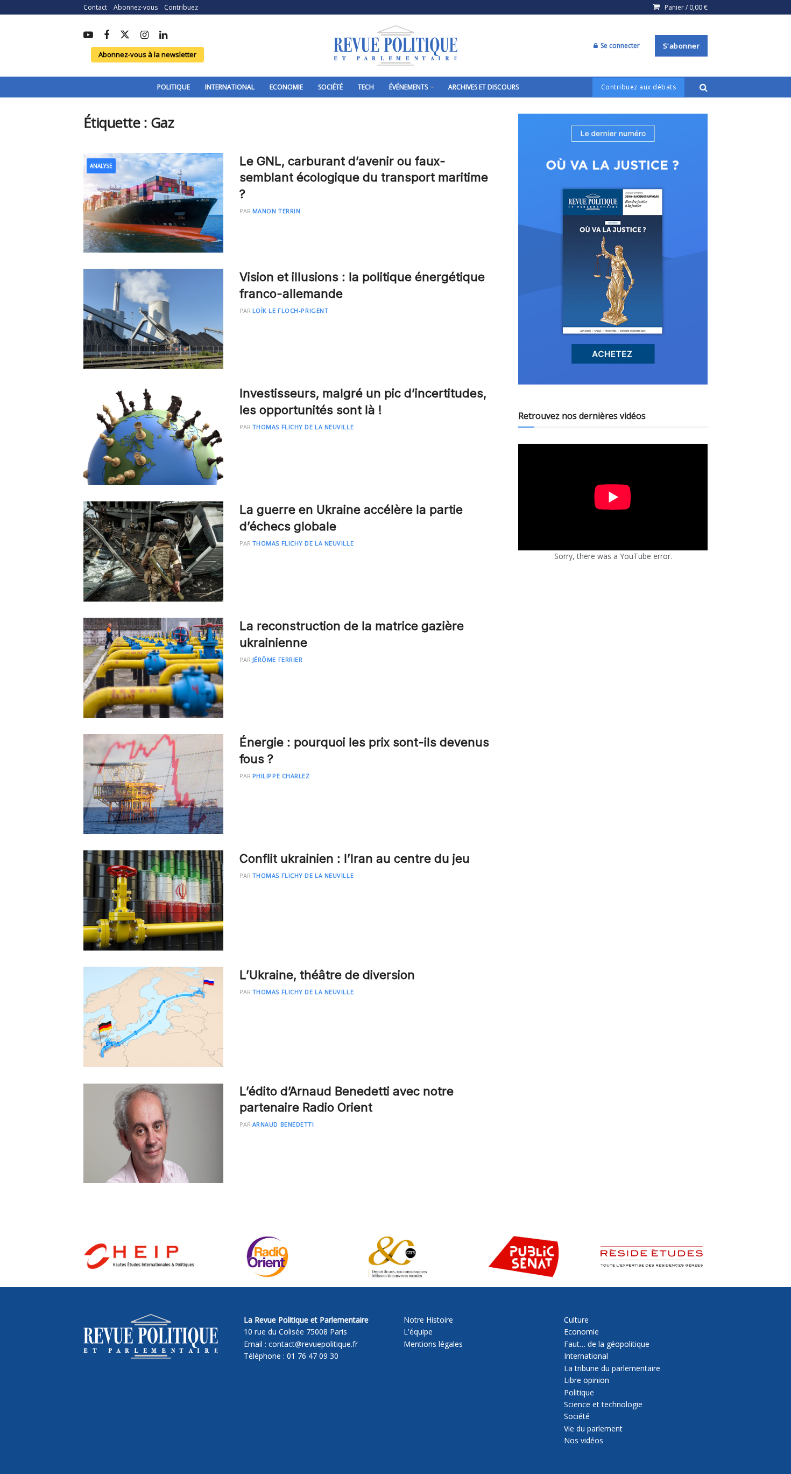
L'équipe (418, 1331)
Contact (95, 7)
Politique (173, 87)
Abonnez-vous (136, 7)
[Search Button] (704, 87)
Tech (366, 87)
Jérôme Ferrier (277, 659)
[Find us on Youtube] (88, 35)
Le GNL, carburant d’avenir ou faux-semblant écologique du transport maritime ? (363, 177)
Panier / (686, 7)
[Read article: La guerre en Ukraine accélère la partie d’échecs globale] (153, 551)
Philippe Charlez (281, 776)
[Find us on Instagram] (144, 35)
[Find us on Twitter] (125, 35)
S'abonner (681, 46)
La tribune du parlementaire (612, 1368)
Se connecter (619, 45)
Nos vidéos (583, 1440)
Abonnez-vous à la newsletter (147, 54)
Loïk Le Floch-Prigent (290, 310)
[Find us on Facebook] (106, 35)
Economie (286, 87)
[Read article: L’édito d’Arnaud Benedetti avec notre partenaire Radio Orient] (153, 1133)
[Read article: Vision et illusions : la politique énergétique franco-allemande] (153, 319)
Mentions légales (433, 1344)
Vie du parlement (593, 1428)
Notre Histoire (428, 1320)
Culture (576, 1320)
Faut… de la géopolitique (606, 1344)
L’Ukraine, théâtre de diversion (327, 975)
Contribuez (181, 7)
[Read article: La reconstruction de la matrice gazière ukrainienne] (153, 668)
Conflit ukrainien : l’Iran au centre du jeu (354, 858)
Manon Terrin (276, 211)
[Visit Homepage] (395, 45)
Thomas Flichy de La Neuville (303, 427)
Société (330, 87)
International (230, 87)
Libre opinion (586, 1380)
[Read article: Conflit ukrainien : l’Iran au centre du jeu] (153, 900)
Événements (408, 87)
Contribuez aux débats (638, 87)
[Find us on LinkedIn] (163, 35)
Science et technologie (603, 1404)
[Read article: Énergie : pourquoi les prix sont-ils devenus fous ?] (153, 784)
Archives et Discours (483, 87)
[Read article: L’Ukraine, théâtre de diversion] (153, 1017)
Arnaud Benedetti (283, 1124)
